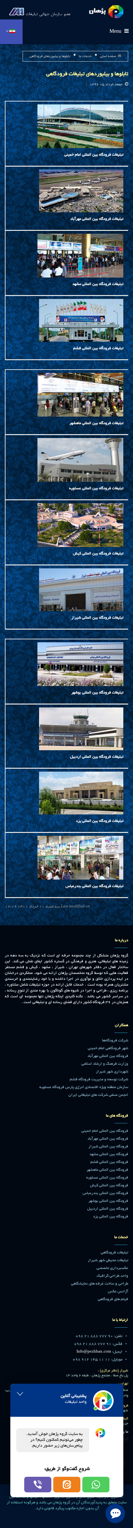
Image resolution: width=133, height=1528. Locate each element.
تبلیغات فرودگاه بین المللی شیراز (97, 618)
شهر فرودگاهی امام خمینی (108, 1048)
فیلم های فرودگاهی (113, 1299)
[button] (95, 1484)
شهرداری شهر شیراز (112, 1072)
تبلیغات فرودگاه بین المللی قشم (98, 348)
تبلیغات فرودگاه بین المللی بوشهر (97, 693)
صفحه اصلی (108, 56)
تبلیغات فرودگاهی (114, 1252)
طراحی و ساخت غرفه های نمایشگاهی (99, 1284)
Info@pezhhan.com (94, 1352)
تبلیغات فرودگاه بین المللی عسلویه (96, 488)
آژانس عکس (118, 1291)
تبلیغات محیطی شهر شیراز (108, 1260)
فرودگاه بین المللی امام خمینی (104, 1131)
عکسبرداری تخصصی (112, 1268)
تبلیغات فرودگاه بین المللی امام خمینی (93, 155)
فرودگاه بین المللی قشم (109, 1162)
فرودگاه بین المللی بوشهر (108, 1201)
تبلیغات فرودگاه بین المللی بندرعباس (94, 886)
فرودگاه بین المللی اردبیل (107, 1209)
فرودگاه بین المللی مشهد (108, 1154)
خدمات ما (85, 56)
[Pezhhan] (66, 10)
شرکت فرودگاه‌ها (115, 1040)
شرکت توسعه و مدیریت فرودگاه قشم (99, 1079)
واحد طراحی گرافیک (112, 1276)
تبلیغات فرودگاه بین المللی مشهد (97, 284)
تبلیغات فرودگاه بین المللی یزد (99, 821)
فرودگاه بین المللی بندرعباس (105, 1193)
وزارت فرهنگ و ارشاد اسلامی (104, 1064)
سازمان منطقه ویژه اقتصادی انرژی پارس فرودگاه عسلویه (83, 1087)
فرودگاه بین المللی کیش (109, 1185)
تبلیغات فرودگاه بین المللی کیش (98, 553)
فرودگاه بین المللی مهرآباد (107, 1056)
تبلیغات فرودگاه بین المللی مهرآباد (96, 219)
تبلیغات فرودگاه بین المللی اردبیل (96, 757)
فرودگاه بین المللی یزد (110, 1216)
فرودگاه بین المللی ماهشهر (107, 1170)
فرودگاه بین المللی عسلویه (107, 1178)
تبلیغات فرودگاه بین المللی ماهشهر (96, 423)
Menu (116, 31)
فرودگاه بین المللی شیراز (108, 1146)
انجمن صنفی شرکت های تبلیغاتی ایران (98, 1095)
